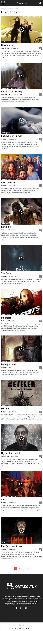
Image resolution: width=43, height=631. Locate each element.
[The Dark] (21, 258)
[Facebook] (17, 608)
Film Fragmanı (6, 133)
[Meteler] (21, 393)
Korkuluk (6, 226)
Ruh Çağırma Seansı (11, 546)
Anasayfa (3, 8)
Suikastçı (6, 317)
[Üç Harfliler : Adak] (21, 437)
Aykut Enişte (8, 182)
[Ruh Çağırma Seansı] (21, 530)
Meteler (5, 408)
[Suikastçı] (21, 302)
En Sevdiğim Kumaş (11, 91)
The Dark (6, 273)
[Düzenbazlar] (21, 29)
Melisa (3, 139)
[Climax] (21, 484)
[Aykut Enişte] (21, 167)
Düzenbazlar (7, 45)
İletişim (21, 625)
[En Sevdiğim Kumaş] (21, 76)
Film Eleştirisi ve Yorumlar (9, 42)
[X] (26, 608)
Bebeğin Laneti (9, 364)
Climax (4, 499)
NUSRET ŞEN (5, 48)
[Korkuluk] (21, 211)
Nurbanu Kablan (6, 94)
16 (40, 456)
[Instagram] (21, 608)
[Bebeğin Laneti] (21, 348)
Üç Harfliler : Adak (11, 453)
